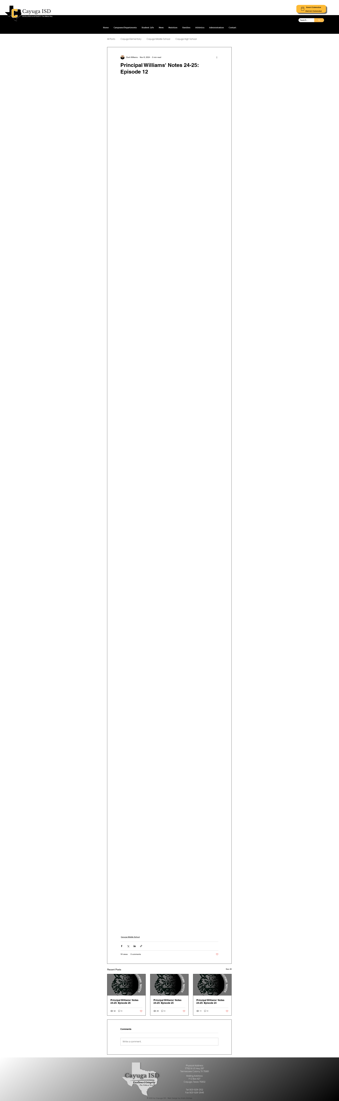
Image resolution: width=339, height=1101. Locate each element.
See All (229, 969)
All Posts (111, 39)
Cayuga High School (186, 39)
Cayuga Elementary (131, 39)
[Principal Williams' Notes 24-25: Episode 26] (126, 985)
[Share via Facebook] (121, 946)
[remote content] (169, 505)
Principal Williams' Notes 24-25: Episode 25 (167, 1001)
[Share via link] (141, 946)
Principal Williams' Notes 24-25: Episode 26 (124, 1001)
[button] (313, 7)
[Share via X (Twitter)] (128, 946)
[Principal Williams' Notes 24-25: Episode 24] (212, 985)
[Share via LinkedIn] (134, 946)
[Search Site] (319, 20)
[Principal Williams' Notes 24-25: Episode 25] (169, 985)
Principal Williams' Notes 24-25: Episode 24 (210, 1001)
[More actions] (216, 57)
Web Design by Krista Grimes (180, 1098)
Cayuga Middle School (158, 39)
